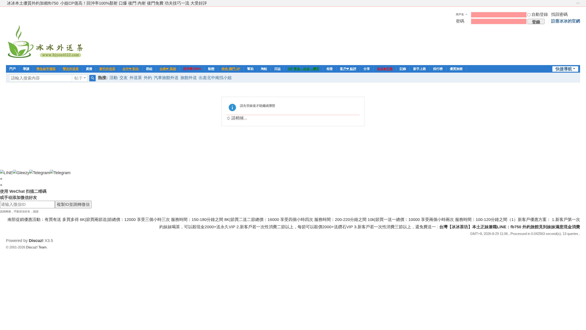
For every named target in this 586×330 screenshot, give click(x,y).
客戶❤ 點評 (348, 69)
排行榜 (438, 69)
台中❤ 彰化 (130, 69)
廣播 (89, 69)
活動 (113, 77)
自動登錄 (540, 14)
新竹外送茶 (107, 69)
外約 (148, 77)
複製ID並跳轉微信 (73, 204)
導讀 (26, 69)
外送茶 (136, 77)
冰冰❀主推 (385, 69)
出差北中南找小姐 (215, 77)
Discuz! (36, 240)
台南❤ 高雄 (168, 69)
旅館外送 (188, 77)
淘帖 (264, 69)
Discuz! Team (36, 247)
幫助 (250, 69)
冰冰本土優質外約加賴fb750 (32, 3)
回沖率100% (192, 69)
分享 (367, 69)
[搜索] (92, 78)
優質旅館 (456, 69)
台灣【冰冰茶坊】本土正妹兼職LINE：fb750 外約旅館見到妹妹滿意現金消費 (509, 227)
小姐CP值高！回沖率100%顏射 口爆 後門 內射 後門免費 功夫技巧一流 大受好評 (133, 3)
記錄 (403, 69)
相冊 (329, 69)
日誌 (277, 69)
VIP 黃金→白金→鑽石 (303, 69)
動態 (211, 69)
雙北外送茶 (71, 69)
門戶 (12, 69)
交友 (123, 77)
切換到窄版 (578, 3)
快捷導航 (564, 69)
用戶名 (460, 14)
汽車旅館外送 (166, 77)
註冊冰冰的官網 (565, 21)
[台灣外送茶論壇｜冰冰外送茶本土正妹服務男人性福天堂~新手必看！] (46, 35)
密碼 (460, 21)
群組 (149, 69)
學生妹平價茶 (46, 69)
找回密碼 (559, 14)
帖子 (78, 78)
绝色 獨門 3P (231, 69)
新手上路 (419, 69)
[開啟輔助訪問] (573, 3)
